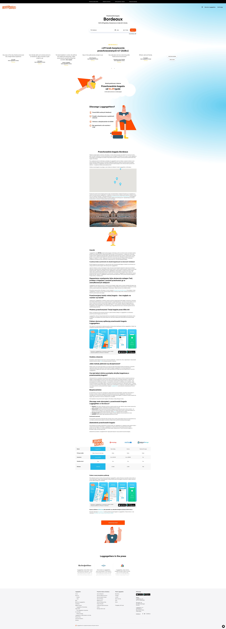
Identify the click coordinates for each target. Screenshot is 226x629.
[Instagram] (146, 613)
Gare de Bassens (100, 593)
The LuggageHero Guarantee (82, 610)
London (116, 597)
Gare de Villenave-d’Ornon (102, 595)
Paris (116, 600)
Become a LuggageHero (210, 7)
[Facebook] (142, 613)
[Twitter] (144, 613)
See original (69, 59)
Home (76, 593)
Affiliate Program (78, 605)
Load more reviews (172, 56)
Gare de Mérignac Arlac (101, 602)
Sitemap (77, 620)
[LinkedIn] (149, 613)
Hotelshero (77, 603)
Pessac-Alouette (100, 603)
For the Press (77, 612)
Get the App (220, 7)
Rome (116, 602)
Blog (76, 600)
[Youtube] (148, 613)
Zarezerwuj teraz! (113, 522)
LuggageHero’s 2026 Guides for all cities (83, 615)
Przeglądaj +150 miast (119, 605)
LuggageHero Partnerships (82, 607)
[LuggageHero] (9, 8)
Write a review (172, 59)
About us (77, 595)
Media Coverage (80, 613)
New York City (118, 598)
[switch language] (202, 7)
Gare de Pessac (100, 598)
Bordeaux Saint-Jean (101, 608)
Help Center (77, 608)
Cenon (98, 607)
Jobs (78, 598)
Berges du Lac (100, 600)
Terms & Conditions (79, 618)
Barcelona (117, 593)
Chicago (117, 595)
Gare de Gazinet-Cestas (101, 597)
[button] (117, 179)
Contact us (138, 613)
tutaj (101, 361)
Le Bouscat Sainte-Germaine (102, 605)
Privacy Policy (78, 616)
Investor (78, 597)
